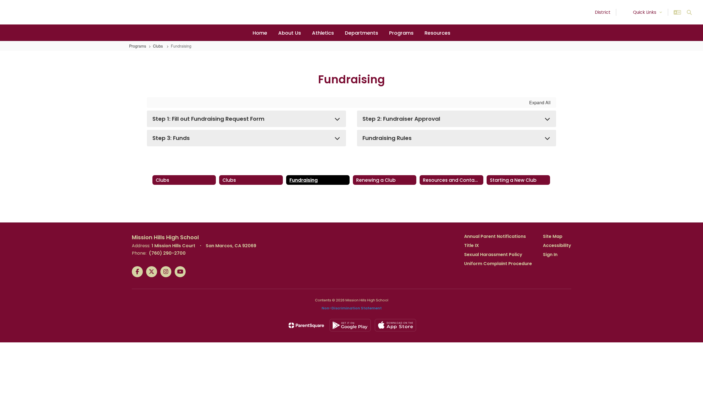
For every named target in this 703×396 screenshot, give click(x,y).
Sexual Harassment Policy (493, 254)
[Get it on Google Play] (350, 325)
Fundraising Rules (387, 138)
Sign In (550, 254)
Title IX (471, 245)
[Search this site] (689, 12)
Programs (137, 46)
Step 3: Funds (171, 138)
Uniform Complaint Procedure (498, 263)
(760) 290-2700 (167, 253)
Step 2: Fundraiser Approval (401, 119)
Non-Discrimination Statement (352, 308)
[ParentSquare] (306, 325)
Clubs (158, 46)
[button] (647, 12)
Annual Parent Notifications (495, 236)
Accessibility (557, 245)
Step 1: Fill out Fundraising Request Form (208, 119)
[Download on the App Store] (395, 325)
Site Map (552, 236)
